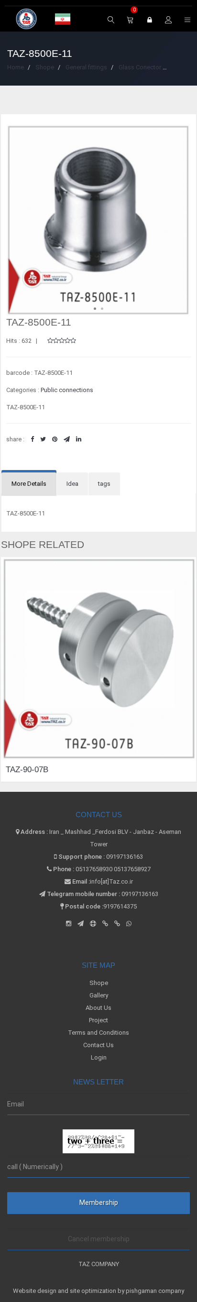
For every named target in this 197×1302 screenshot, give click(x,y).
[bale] (105, 923)
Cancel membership (99, 1239)
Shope (98, 982)
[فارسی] (63, 19)
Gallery (98, 995)
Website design (35, 1290)
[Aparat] (93, 923)
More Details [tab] (28, 483)
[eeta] (117, 923)
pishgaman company (155, 1290)
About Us (98, 1007)
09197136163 (124, 856)
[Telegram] (80, 923)
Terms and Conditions (98, 1032)
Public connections (67, 390)
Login (99, 1057)
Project (98, 1020)
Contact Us (98, 1045)
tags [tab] (104, 483)
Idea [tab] (72, 483)
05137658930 (94, 869)
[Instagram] (69, 923)
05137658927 (132, 869)
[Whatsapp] (129, 923)
